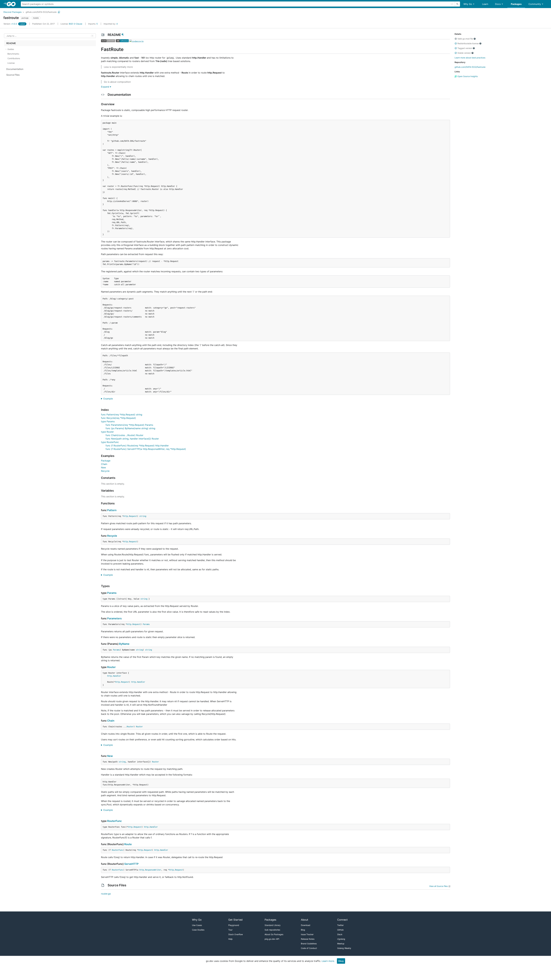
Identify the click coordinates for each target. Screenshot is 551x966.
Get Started (235, 919)
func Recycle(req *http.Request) (118, 418)
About (304, 919)
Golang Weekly (344, 948)
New (103, 467)
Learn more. (328, 961)
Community (534, 4)
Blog (303, 930)
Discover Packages (12, 12)
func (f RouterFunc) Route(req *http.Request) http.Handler (137, 445)
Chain (104, 464)
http (125, 516)
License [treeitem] (11, 63)
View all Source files (438, 886)
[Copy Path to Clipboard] (59, 12)
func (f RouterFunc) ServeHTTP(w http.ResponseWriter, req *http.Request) (146, 449)
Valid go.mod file (465, 38)
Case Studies (198, 930)
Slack (339, 934)
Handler (117, 676)
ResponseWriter (153, 870)
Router (111, 667)
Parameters (114, 618)
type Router (107, 431)
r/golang (341, 939)
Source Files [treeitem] (13, 74)
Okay (341, 961)
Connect (342, 919)
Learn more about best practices (470, 57)
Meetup (340, 943)
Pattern (112, 510)
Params (112, 592)
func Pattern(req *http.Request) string (121, 414)
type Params (108, 421)
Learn (485, 4)
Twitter (340, 925)
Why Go (467, 4)
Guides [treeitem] (10, 49)
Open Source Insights (467, 76)
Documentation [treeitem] (14, 69)
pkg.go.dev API (272, 939)
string (142, 516)
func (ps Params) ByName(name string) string (130, 428)
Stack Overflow (235, 934)
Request (133, 516)
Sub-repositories (272, 930)
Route (128, 844)
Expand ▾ (106, 86)
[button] (456, 39)
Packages (516, 4)
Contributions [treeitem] (13, 58)
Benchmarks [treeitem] (13, 54)
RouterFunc (114, 820)
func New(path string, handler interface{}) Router (132, 438)
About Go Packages (274, 934)
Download (305, 925)
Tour (230, 930)
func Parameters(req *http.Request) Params (129, 424)
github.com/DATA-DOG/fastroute (41, 12)
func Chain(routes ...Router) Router (124, 435)
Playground (233, 925)
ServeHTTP (131, 863)
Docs (498, 4)
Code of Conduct (309, 948)
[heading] (12, 4)
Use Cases (197, 925)
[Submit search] (457, 4)
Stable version (464, 53)
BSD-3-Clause (75, 24)
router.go (106, 893)
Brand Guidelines (309, 943)
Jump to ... (11, 36)
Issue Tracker (307, 934)
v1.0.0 (10, 24)
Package (105, 460)
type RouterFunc (110, 442)
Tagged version (465, 48)
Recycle (105, 471)
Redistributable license (468, 43)
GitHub (340, 930)
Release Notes (307, 939)
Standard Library (273, 925)
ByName (124, 643)
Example (109, 398)
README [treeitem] (11, 43)
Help (230, 939)
